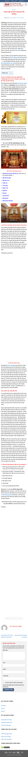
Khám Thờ (5, 188)
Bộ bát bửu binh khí (8, 200)
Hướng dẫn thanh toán (6, 722)
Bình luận (5, 650)
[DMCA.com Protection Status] (5, 747)
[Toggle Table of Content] (10, 73)
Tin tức (14, 9)
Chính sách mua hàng (6, 739)
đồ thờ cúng (17, 50)
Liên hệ (3, 708)
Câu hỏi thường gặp (6, 725)
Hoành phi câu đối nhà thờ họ (10, 173)
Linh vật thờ (6, 195)
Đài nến (5, 193)
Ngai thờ (5, 190)
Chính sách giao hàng (6, 733)
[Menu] (2, 5)
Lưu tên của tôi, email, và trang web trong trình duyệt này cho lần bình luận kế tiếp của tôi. (13, 685)
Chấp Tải (5, 183)
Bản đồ (3, 711)
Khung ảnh (5, 198)
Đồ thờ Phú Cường (19, 17)
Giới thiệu (3, 705)
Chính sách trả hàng (6, 736)
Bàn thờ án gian (7, 178)
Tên (4, 662)
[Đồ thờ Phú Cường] (14, 4)
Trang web (5, 675)
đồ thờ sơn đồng (10, 365)
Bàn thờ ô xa (6, 180)
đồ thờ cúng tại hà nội (7, 494)
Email (4, 669)
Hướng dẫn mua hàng (6, 719)
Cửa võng (5, 185)
